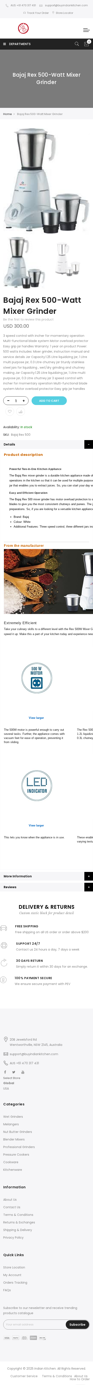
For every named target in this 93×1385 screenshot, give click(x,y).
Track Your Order (38, 13)
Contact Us (11, 1207)
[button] (11, 1083)
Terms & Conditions (18, 1215)
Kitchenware (12, 1170)
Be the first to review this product (28, 319)
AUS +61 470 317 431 (23, 5)
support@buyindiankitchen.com (66, 5)
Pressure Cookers (16, 1154)
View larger (36, 717)
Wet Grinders (13, 1116)
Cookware (10, 1162)
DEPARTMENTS (19, 44)
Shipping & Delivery (17, 1230)
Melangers (11, 1124)
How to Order (80, 1379)
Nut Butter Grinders (17, 1132)
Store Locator (64, 13)
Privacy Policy (13, 1237)
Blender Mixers (14, 1139)
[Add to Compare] (20, 411)
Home (7, 114)
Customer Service (24, 1376)
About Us (10, 1199)
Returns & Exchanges (19, 1222)
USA (6, 1088)
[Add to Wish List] (9, 411)
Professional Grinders (19, 1147)
